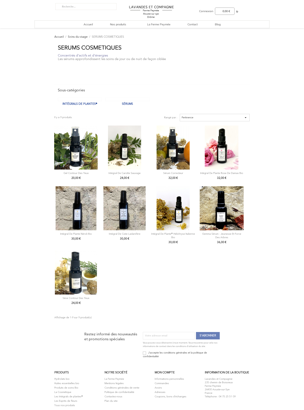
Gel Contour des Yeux (76, 173)
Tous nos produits (64, 405)
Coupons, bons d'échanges (170, 396)
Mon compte (165, 372)
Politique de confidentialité (119, 392)
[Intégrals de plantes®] (80, 99)
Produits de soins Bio (66, 388)
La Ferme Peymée (158, 24)
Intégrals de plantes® (79, 104)
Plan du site (111, 401)
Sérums (127, 104)
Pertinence (215, 117)
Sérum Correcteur (173, 173)
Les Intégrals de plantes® (68, 396)
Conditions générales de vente (121, 388)
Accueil (88, 24)
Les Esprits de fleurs (65, 401)
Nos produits (118, 24)
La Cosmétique (62, 392)
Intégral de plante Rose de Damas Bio (221, 173)
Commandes (162, 383)
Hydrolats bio (61, 379)
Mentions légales (114, 383)
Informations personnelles (169, 379)
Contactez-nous (113, 396)
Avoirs (158, 388)
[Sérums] (127, 99)
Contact (193, 24)
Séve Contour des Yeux (76, 298)
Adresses (160, 392)
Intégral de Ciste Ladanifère (124, 234)
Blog (218, 24)
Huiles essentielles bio (66, 383)
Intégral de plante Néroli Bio (76, 234)
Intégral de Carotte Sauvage (125, 173)
